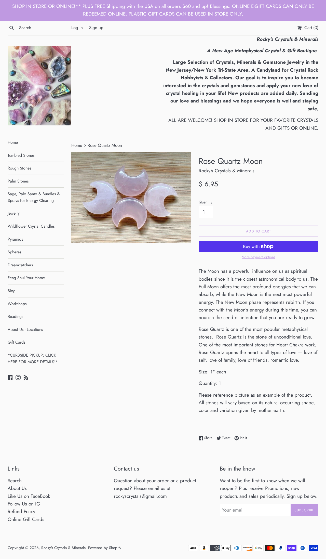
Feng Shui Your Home (26, 278)
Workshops (17, 304)
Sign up (96, 27)
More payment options (258, 256)
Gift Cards (16, 342)
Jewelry (14, 213)
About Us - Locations (25, 329)
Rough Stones (19, 168)
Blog (12, 291)
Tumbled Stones (21, 155)
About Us (17, 488)
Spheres (14, 252)
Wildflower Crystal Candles (31, 226)
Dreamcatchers (20, 265)
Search (15, 480)
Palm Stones (18, 181)
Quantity (205, 202)
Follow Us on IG (24, 503)
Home (13, 142)
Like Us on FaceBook (29, 496)
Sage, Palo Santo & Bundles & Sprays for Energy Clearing (34, 197)
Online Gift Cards (26, 519)
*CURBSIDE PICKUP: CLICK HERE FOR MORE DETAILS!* (33, 358)
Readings (15, 316)
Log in (77, 27)
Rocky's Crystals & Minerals (63, 548)
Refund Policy (21, 511)
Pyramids (15, 239)
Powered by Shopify (104, 548)
